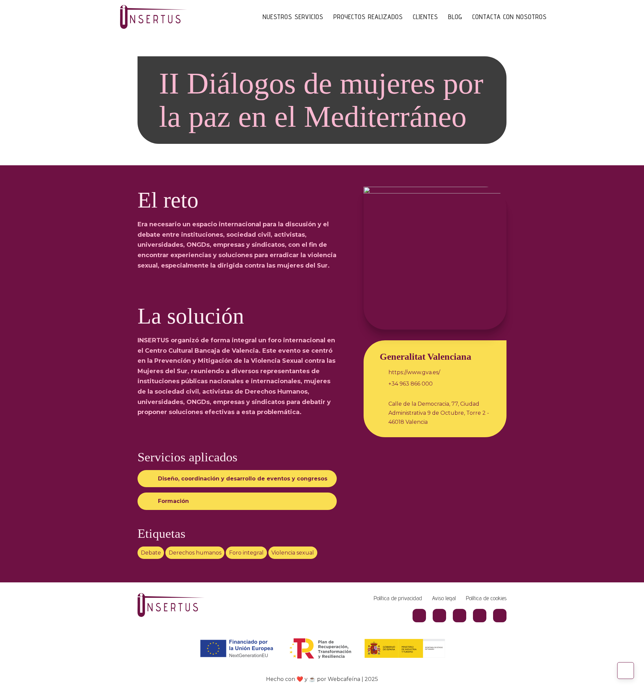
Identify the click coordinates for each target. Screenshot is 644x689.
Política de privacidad (398, 597)
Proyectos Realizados (368, 17)
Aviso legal (444, 597)
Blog (455, 17)
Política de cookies (486, 597)
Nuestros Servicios (293, 17)
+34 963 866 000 (410, 384)
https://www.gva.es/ (414, 372)
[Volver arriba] (625, 670)
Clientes (425, 17)
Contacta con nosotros (509, 17)
